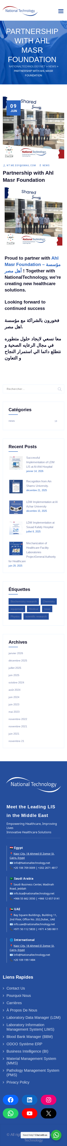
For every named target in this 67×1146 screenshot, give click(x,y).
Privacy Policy (18, 1082)
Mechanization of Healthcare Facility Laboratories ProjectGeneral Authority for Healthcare (32, 552)
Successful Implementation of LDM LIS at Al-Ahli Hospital (40, 462)
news (46, 165)
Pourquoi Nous (19, 995)
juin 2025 (14, 675)
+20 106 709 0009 (24, 867)
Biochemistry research (24, 601)
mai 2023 (14, 711)
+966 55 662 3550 (24, 898)
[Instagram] (48, 1100)
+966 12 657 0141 (49, 898)
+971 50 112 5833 (24, 929)
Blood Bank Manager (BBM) (30, 1037)
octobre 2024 (16, 682)
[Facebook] (10, 1100)
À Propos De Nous (22, 1010)
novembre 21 (16, 740)
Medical (33, 608)
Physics (15, 616)
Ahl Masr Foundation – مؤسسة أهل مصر (33, 264)
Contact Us (16, 988)
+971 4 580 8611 (48, 929)
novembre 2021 (18, 726)
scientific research (36, 616)
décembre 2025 (18, 660)
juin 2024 (14, 697)
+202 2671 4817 (48, 867)
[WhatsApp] (10, 1113)
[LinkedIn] (29, 1100)
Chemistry (49, 601)
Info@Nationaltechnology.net (32, 863)
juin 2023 (14, 704)
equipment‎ (17, 608)
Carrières (14, 1003)
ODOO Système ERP (24, 1044)
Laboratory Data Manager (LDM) (34, 1017)
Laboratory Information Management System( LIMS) (30, 1027)
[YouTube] (29, 1113)
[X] (48, 1113)
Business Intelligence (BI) (27, 1051)
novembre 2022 (18, 719)
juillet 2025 (15, 667)
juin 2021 (14, 733)
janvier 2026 (16, 653)
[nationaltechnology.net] (19, 10)
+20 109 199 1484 (24, 960)
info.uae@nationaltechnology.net (34, 924)
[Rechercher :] (33, 389)
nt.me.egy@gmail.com (21, 165)
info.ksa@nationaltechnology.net (34, 893)
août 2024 (14, 689)
